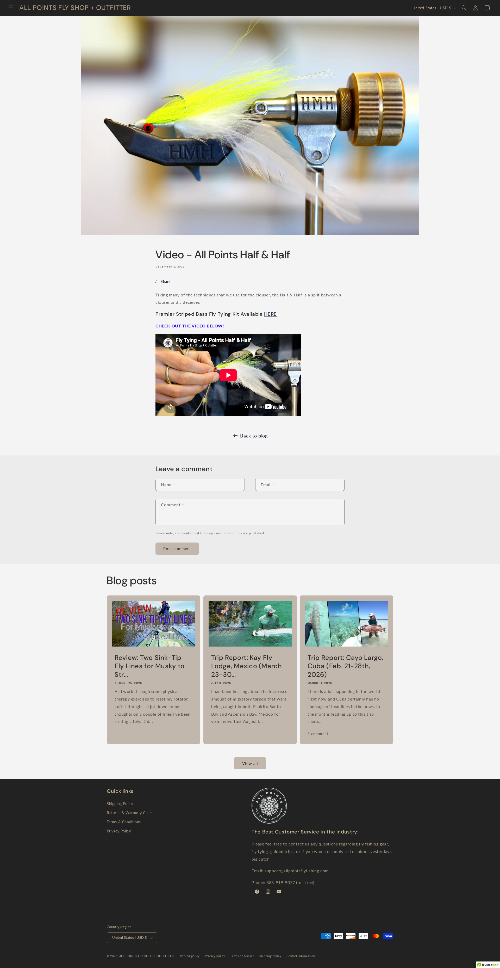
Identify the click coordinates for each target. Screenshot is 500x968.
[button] (11, 8)
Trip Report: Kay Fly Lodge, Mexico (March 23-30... (246, 666)
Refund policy (190, 956)
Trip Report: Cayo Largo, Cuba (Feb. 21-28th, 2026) (345, 666)
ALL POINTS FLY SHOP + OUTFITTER (146, 956)
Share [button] (166, 281)
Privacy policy (215, 956)
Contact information (300, 956)
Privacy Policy (119, 831)
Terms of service (242, 956)
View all (250, 763)
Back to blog (253, 436)
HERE (270, 314)
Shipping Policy (120, 803)
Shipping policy (270, 956)
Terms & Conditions (124, 822)
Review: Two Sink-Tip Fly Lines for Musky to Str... (150, 666)
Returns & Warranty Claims (130, 813)
